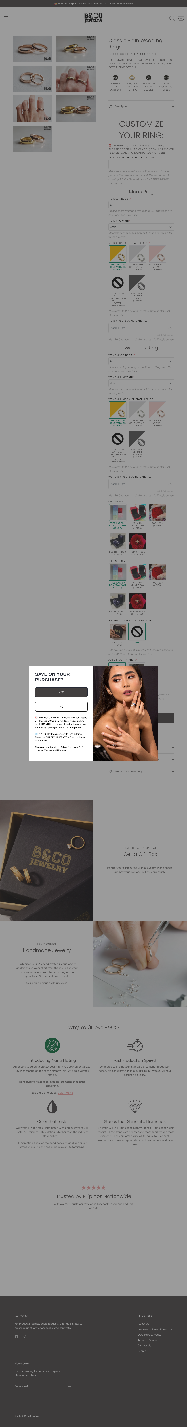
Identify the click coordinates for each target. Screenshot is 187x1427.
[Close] (153, 670)
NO (61, 706)
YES (61, 692)
